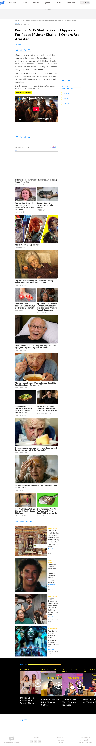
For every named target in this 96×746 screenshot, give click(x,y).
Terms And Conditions (84, 742)
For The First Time (48, 670)
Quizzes (48, 3)
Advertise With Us (84, 738)
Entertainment (53, 528)
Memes (59, 3)
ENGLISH (83, 3)
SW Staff (18, 45)
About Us (60, 738)
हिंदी (88, 3)
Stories (36, 3)
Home (17, 20)
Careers (60, 742)
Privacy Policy (84, 740)
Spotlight (71, 3)
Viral (22, 20)
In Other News (51, 561)
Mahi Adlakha (52, 549)
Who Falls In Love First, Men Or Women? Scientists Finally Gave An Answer (52, 573)
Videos (24, 3)
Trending (12, 3)
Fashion (24, 670)
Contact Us (60, 740)
